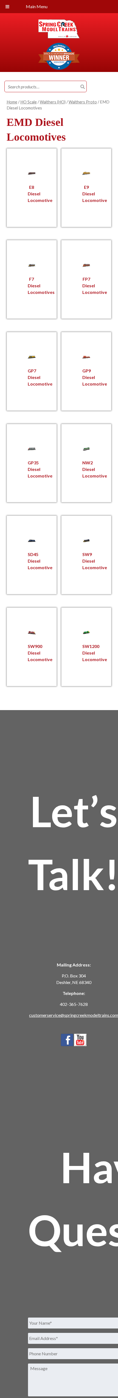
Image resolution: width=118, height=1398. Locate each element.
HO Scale (28, 101)
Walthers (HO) (53, 101)
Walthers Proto (83, 101)
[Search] (82, 86)
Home (12, 101)
